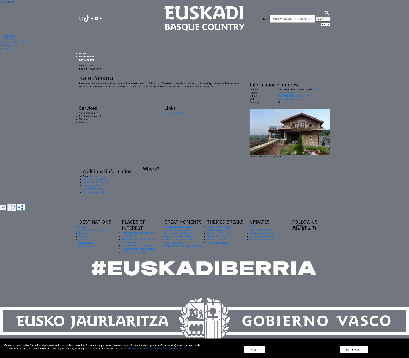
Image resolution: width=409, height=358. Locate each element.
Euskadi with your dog (219, 226)
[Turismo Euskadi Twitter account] (101, 18)
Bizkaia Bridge (129, 235)
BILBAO (94, 176)
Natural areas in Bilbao (95, 192)
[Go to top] (3, 207)
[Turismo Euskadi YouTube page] (97, 18)
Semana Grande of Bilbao (178, 226)
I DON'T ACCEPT (354, 349)
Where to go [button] (9, 35)
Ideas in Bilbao (91, 185)
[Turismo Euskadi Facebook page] (92, 18)
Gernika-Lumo (87, 245)
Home (82, 53)
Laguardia (84, 236)
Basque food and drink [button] (14, 42)
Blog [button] (5, 48)
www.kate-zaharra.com (290, 99)
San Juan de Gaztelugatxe (93, 229)
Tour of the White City (219, 233)
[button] (327, 12)
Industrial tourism (217, 229)
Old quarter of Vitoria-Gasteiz (138, 248)
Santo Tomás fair (173, 242)
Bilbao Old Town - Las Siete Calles (140, 245)
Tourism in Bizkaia (174, 112)
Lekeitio (83, 233)
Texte (266, 18)
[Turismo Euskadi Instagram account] (81, 18)
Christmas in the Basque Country (182, 239)
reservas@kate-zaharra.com (293, 95)
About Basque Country (262, 233)
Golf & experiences (217, 242)
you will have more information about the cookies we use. (159, 348)
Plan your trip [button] (9, 45)
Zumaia (83, 239)
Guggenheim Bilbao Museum (137, 232)
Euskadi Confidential (218, 239)
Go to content (7, 1)
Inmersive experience (261, 236)
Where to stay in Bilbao (95, 179)
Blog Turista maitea (260, 229)
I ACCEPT (254, 349)
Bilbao (316, 89)
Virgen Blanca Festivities (177, 236)
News (252, 226)
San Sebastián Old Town (135, 251)
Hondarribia (85, 242)
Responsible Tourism (261, 239)
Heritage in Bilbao (93, 188)
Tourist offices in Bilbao (96, 182)
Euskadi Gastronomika (219, 236)
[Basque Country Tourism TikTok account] (86, 18)
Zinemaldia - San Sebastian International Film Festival (179, 231)
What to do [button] (8, 38)
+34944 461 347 (286, 92)
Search (321, 18)
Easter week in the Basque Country (183, 245)
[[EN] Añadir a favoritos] (11, 207)
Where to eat (86, 56)
